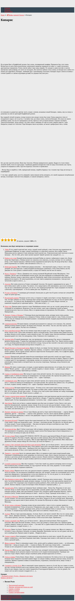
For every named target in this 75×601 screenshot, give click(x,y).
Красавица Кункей (11, 420)
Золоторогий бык (10, 429)
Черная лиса (9, 550)
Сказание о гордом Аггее (13, 565)
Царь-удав (8, 306)
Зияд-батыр (8, 403)
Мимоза (7, 367)
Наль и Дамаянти (10, 274)
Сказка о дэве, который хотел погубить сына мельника (23, 445)
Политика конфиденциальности (11, 597)
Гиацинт (7, 356)
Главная (7, 8)
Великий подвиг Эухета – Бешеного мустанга (17, 576)
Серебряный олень (11, 381)
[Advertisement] (37, 41)
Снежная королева (11, 324)
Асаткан (7, 514)
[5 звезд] (14, 240)
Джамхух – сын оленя (12, 453)
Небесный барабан (11, 267)
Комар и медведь (6, 578)
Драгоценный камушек (16, 585)
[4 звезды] (11, 240)
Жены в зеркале (10, 543)
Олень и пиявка (10, 557)
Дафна (7, 249)
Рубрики (7, 10)
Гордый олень (9, 488)
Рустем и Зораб (10, 436)
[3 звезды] (8, 240)
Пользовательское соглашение (11, 596)
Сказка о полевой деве (12, 521)
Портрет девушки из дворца (14, 412)
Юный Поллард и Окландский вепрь (17, 348)
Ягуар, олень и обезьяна (13, 505)
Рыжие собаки (9, 470)
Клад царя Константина (13, 331)
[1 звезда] (2, 240)
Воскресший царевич (12, 298)
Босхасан (8, 529)
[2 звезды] (5, 240)
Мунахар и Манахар (11, 496)
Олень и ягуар (9, 388)
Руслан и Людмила (11, 293)
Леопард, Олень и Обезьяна (14, 315)
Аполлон (8, 284)
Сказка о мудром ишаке (16, 592)
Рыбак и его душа (11, 258)
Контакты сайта (6, 599)
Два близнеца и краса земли (14, 479)
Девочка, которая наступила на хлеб (21, 587)
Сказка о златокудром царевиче (15, 396)
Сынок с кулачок (14, 589)
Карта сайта (9, 11)
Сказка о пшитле (10, 536)
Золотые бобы (9, 339)
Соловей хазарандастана (13, 464)
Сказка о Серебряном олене (14, 374)
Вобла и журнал (14, 590)
